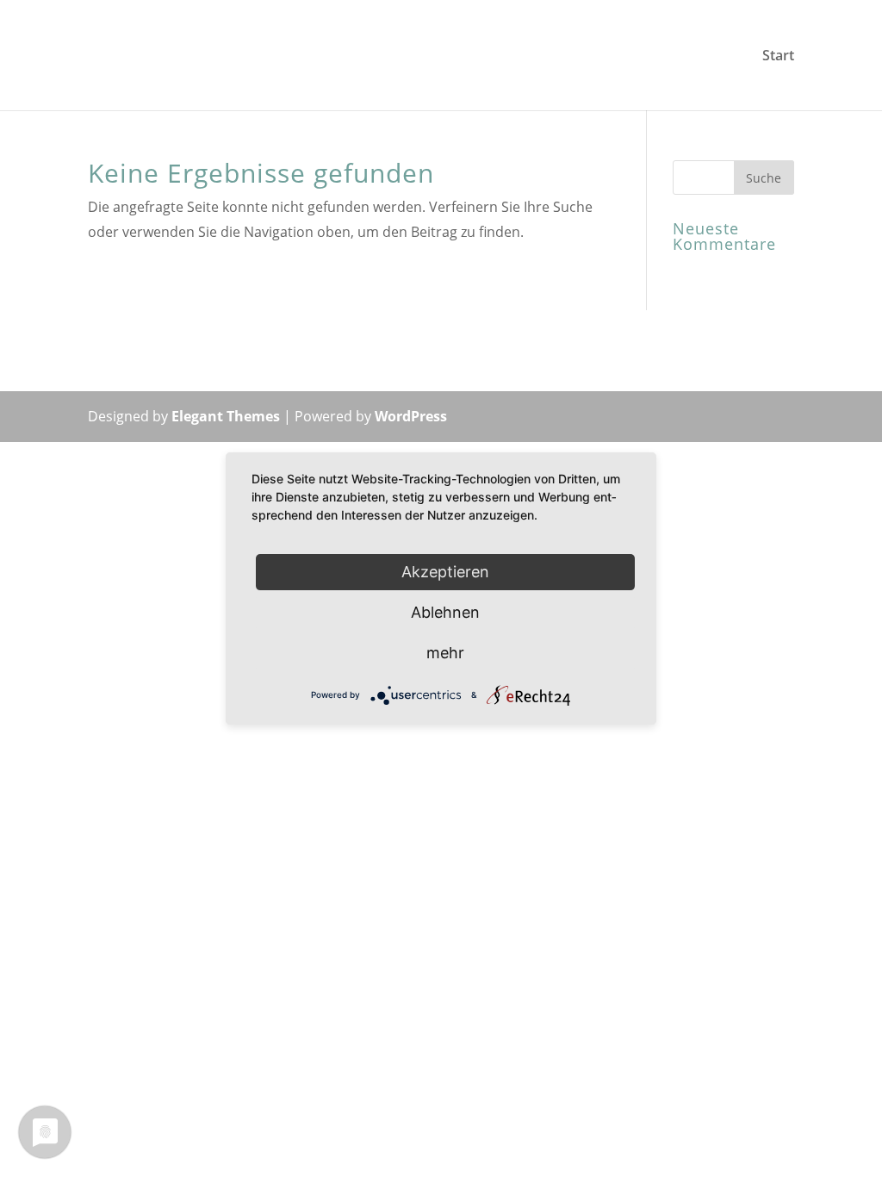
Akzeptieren (445, 572)
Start (778, 57)
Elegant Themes (225, 416)
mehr (445, 653)
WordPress (411, 416)
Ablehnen (445, 612)
